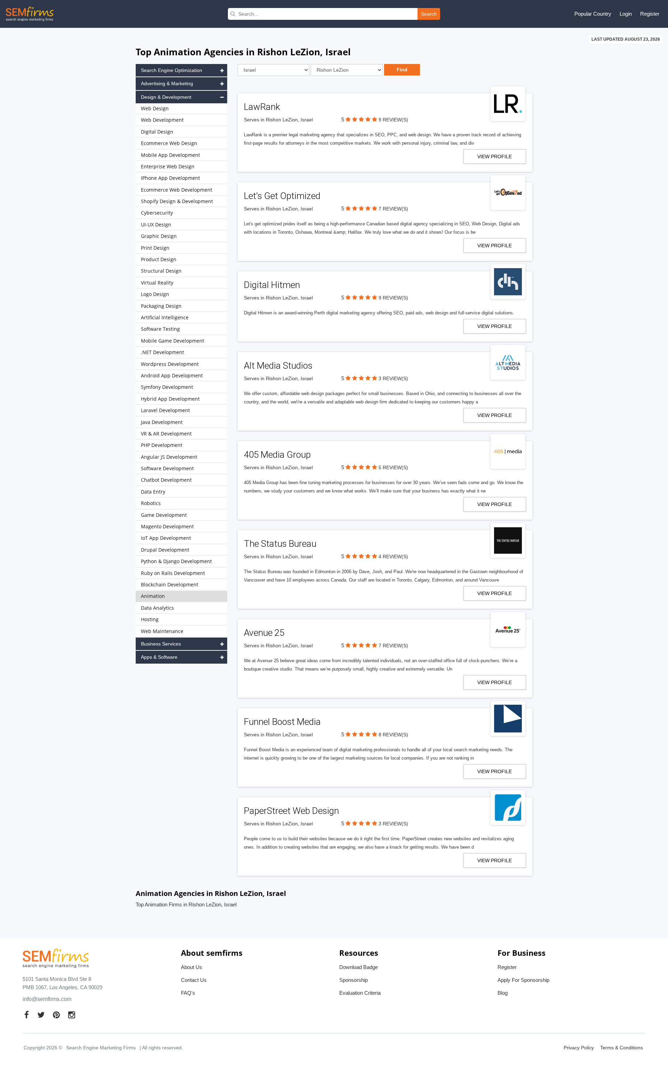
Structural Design (161, 270)
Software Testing (160, 329)
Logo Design (155, 294)
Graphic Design (159, 236)
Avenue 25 (264, 632)
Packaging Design (161, 306)
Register (649, 14)
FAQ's (188, 993)
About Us (191, 967)
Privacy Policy (579, 1047)
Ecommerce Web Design (169, 143)
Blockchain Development (169, 584)
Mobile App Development (170, 155)
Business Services (161, 644)
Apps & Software (159, 657)
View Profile (494, 156)
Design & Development (166, 97)
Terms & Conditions (621, 1047)
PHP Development (161, 445)
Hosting (150, 619)
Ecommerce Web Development (176, 189)
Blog (503, 993)
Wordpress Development (170, 364)
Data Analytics (157, 607)
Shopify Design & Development (177, 201)
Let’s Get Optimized (282, 196)
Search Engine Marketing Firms (101, 1047)
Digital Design (157, 131)
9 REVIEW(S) (393, 119)
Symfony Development (167, 387)
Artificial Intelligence (165, 317)
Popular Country (592, 14)
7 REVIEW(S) (393, 208)
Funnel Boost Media (282, 721)
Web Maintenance (162, 631)
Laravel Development (165, 410)
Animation (153, 596)
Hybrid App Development (170, 398)
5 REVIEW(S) (393, 467)
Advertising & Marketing (167, 83)
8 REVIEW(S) (393, 734)
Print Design (155, 248)
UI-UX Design (156, 224)
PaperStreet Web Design (291, 811)
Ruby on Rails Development (173, 573)
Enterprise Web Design (167, 166)
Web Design (155, 108)
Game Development (164, 515)
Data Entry (153, 491)
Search (429, 14)
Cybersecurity (157, 212)
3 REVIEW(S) (393, 378)
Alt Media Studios (278, 365)
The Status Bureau (280, 543)
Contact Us (194, 980)
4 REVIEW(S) (393, 556)
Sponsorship (353, 980)
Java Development (162, 422)
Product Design (158, 259)
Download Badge (358, 967)
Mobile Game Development (172, 340)
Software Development (167, 468)
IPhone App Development (170, 178)
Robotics (151, 503)
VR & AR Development (166, 433)
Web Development (162, 120)
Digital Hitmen (272, 285)
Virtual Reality (157, 282)
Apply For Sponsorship (523, 980)
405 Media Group (277, 454)
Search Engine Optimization (171, 70)
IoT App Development (166, 538)
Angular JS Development (169, 457)
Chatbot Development (166, 480)
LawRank (262, 107)
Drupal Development (165, 549)
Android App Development (172, 375)
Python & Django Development (176, 561)
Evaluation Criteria (360, 993)
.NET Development (162, 352)
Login (626, 14)
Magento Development (167, 526)
